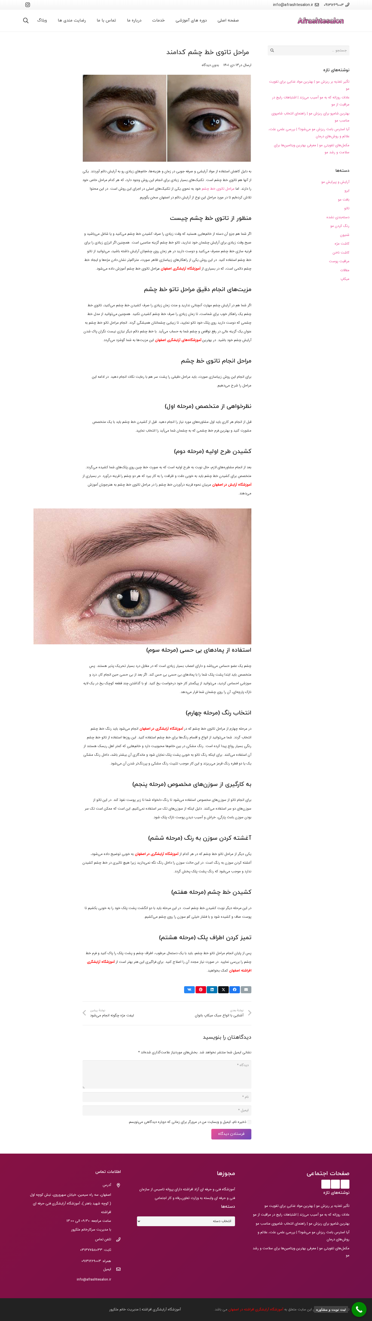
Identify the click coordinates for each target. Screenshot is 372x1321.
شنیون (344, 235)
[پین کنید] (201, 989)
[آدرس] (116, 1186)
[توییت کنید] (223, 989)
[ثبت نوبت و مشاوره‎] (359, 1309)
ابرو (346, 190)
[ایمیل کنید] (246, 989)
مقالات (344, 270)
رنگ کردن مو (339, 226)
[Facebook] (345, 1184)
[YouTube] (335, 1184)
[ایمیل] (116, 1270)
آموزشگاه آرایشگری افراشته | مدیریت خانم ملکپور (145, 1309)
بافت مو (343, 199)
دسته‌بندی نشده (338, 217)
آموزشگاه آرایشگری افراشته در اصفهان (256, 1309)
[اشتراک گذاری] (234, 989)
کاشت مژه (342, 243)
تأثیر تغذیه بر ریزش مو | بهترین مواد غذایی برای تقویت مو (306, 1206)
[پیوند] (320, 21)
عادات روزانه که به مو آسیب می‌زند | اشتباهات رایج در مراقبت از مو (301, 1214)
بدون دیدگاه (210, 65)
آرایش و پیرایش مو (335, 182)
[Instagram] (27, 5)
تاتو (346, 208)
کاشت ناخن (341, 252)
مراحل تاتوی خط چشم (219, 189)
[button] (26, 20)
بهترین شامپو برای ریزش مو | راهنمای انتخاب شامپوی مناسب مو (302, 1223)
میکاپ (344, 279)
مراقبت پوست (339, 261)
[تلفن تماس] (116, 1240)
